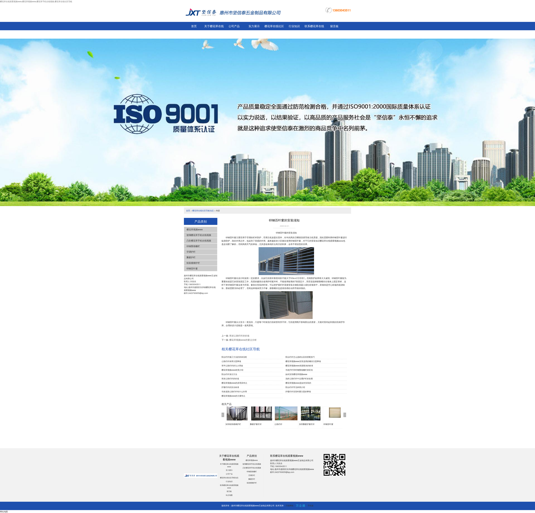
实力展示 (254, 26)
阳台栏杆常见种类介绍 (295, 387)
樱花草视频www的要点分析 (243, 339)
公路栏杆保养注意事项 (231, 361)
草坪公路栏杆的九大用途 (232, 365)
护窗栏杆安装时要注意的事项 (298, 391)
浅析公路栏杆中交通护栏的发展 (299, 378)
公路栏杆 (278, 424)
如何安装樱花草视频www (296, 374)
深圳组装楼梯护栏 (233, 424)
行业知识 (294, 26)
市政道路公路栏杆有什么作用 (234, 391)
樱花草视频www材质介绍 (232, 369)
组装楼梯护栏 (193, 262)
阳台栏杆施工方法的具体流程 (234, 356)
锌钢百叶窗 (192, 268)
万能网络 (289, 505)
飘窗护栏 (191, 257)
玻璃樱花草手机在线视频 (199, 235)
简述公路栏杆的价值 (239, 335)
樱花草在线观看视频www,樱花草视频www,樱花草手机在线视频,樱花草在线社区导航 (36, 1)
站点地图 (229, 495)
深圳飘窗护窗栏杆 (307, 424)
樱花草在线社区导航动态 (203, 210)
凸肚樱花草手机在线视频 (199, 240)
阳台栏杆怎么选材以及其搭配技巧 (300, 356)
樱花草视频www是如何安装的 (298, 382)
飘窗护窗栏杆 (256, 424)
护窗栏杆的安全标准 (230, 387)
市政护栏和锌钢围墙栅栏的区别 (299, 369)
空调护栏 (191, 251)
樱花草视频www (195, 229)
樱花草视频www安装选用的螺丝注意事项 (303, 361)
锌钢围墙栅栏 (193, 246)
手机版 (310, 505)
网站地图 (4, 511)
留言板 (334, 26)
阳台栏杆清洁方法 (229, 374)
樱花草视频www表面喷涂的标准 (299, 365)
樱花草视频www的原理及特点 (234, 382)
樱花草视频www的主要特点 (233, 395)
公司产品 (234, 26)
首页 (194, 26)
